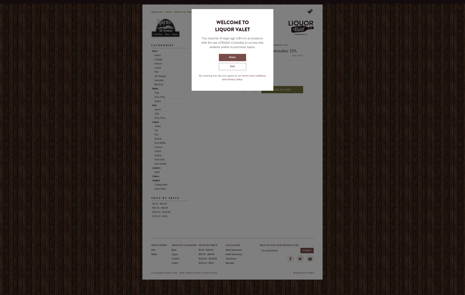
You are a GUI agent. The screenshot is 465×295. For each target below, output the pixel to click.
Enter (232, 57)
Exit (232, 66)
